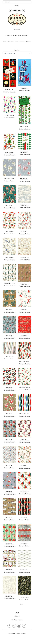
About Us (17, 616)
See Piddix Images (17, 620)
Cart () (16, 5)
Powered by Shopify (21, 633)
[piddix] (17, 19)
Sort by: (17, 50)
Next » (22, 604)
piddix (13, 633)
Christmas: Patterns (17, 35)
